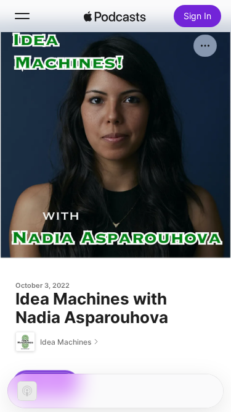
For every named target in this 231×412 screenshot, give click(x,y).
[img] (115, 16)
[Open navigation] (22, 16)
